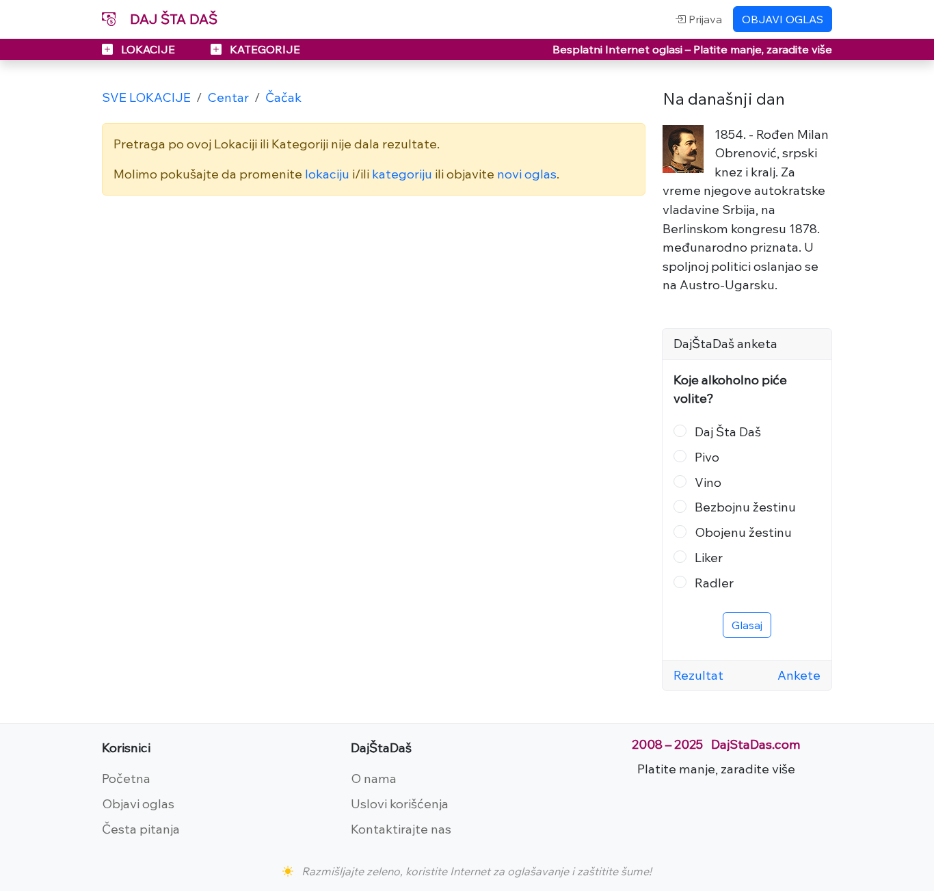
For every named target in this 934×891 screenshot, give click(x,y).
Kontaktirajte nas (401, 829)
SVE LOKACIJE (146, 97)
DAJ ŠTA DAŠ (171, 18)
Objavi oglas (138, 803)
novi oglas (527, 173)
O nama (374, 778)
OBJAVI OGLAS (782, 19)
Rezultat (698, 675)
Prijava (704, 19)
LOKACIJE (148, 49)
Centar (228, 97)
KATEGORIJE (263, 49)
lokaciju (327, 173)
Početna (126, 778)
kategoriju (402, 173)
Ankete (798, 675)
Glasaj (747, 625)
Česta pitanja (141, 829)
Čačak (283, 97)
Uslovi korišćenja (400, 803)
